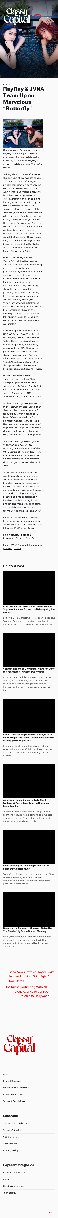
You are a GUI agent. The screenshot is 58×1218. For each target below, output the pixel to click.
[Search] (46, 16)
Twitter (20, 538)
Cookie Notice (11, 1136)
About (6, 1074)
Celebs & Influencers (14, 1186)
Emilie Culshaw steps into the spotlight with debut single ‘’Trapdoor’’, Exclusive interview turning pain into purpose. (28, 737)
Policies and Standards (16, 1087)
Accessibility (10, 1143)
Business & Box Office (15, 1172)
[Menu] (53, 16)
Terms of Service (12, 1130)
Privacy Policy (10, 1150)
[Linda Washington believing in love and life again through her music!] (29, 847)
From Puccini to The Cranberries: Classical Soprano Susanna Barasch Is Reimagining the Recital (29, 609)
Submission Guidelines (16, 1123)
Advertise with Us (13, 1094)
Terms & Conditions (14, 1101)
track (18, 160)
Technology (9, 1192)
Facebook (25, 534)
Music (6, 85)
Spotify (30, 538)
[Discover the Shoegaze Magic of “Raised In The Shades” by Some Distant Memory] (29, 909)
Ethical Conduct (12, 1081)
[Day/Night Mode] (37, 16)
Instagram (8, 538)
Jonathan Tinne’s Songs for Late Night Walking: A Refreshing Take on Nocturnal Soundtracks (26, 803)
